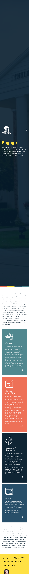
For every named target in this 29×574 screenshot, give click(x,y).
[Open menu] (26, 130)
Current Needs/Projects (11, 392)
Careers (8, 343)
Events (8, 498)
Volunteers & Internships (10, 449)
